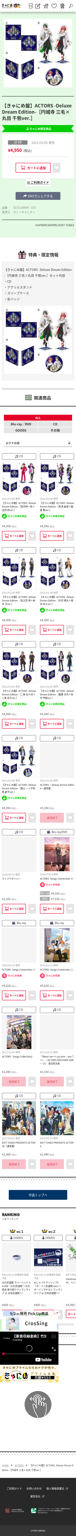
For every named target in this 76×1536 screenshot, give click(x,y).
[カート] (62, 6)
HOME (5, 1465)
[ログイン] (30, 6)
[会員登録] (37, 6)
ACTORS (19, 1465)
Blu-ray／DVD (21, 424)
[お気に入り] (54, 6)
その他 (55, 430)
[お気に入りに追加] (56, 168)
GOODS (20, 430)
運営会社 (35, 1496)
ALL (38, 417)
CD (55, 424)
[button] (38, 196)
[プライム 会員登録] (46, 6)
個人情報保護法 (55, 1488)
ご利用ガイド (14, 1488)
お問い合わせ (34, 1488)
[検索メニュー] (70, 6)
